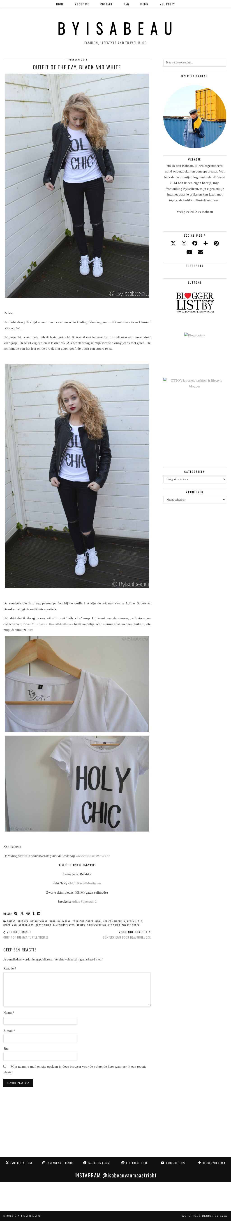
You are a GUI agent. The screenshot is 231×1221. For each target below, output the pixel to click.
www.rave (83, 856)
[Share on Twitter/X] (22, 913)
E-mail (9, 1030)
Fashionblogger (83, 921)
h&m (98, 921)
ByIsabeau (64, 921)
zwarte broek (131, 925)
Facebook (98, 1163)
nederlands (26, 925)
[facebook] (194, 243)
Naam (8, 1012)
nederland (10, 925)
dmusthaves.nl (100, 856)
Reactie (9, 968)
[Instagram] (14, 1196)
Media (144, 4)
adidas (11, 921)
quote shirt (43, 925)
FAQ (126, 4)
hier (30, 629)
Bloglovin (213, 1163)
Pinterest (136, 1163)
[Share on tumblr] (33, 913)
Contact (106, 4)
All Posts (167, 4)
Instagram (59, 1163)
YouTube (175, 1163)
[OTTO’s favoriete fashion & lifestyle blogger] (194, 386)
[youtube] (189, 252)
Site (6, 1048)
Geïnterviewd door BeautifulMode (127, 934)
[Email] (200, 252)
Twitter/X (21, 1163)
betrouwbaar (39, 921)
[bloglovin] (205, 243)
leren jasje (134, 921)
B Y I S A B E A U (116, 27)
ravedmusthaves (64, 925)
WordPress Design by (205, 1216)
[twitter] (173, 243)
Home (60, 4)
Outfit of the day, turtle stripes (26, 934)
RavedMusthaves (35, 624)
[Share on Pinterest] (28, 913)
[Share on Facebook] (16, 913)
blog (53, 921)
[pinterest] (216, 243)
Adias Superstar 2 (84, 901)
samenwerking (96, 925)
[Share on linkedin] (39, 913)
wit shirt (114, 925)
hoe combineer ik (114, 921)
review (81, 925)
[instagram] (184, 243)
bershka (23, 921)
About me (82, 4)
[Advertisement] (194, 428)
